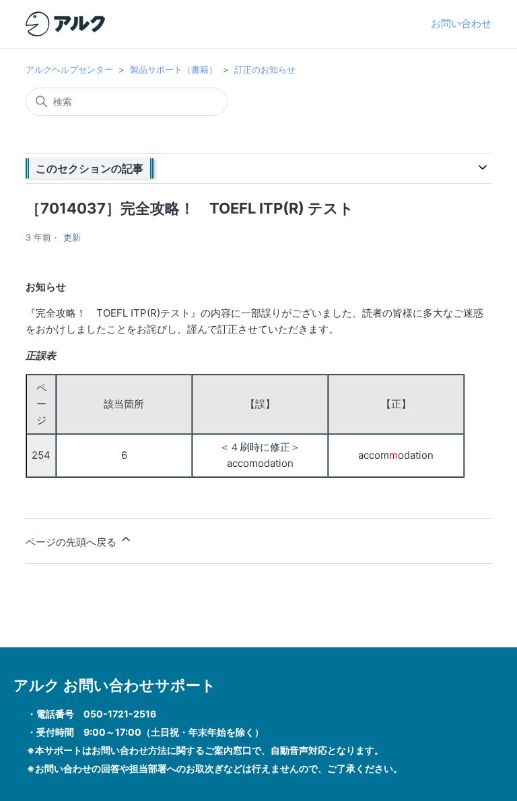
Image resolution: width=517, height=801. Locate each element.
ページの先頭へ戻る (72, 542)
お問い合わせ (461, 23)
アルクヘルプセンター (69, 69)
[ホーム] (65, 23)
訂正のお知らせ (265, 69)
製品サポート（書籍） (173, 69)
